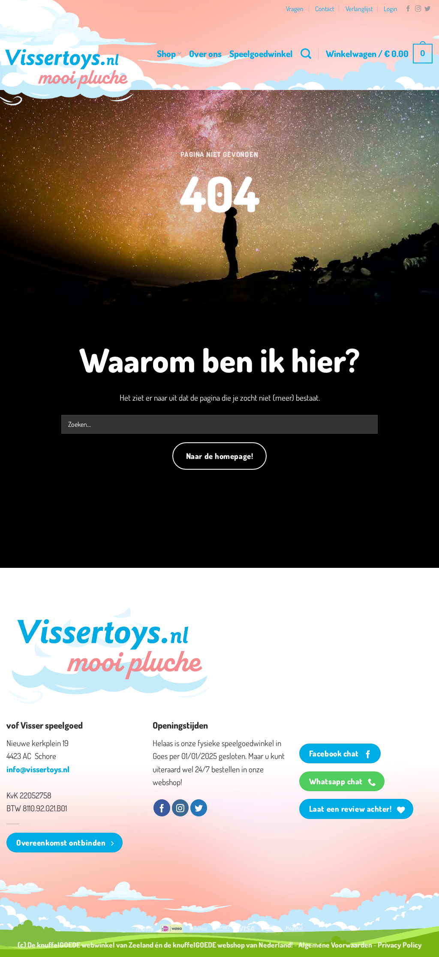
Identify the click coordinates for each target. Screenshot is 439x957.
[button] (379, 54)
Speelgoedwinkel (261, 53)
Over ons (205, 53)
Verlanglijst (359, 8)
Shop (166, 53)
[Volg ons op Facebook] (408, 9)
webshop (231, 944)
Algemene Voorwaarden (335, 944)
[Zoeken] (306, 53)
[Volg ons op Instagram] (418, 9)
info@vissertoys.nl (37, 769)
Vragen (295, 8)
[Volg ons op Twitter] (427, 9)
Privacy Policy (400, 944)
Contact (324, 8)
